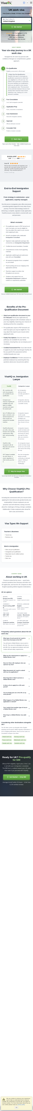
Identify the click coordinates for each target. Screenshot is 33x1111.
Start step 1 (18, 139)
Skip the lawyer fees (18, 471)
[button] (16, 81)
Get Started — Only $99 (17, 777)
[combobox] (16, 20)
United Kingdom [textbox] (9, 21)
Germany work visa (19, 736)
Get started (18, 27)
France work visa (6, 740)
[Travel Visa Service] (6, 2)
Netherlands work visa (20, 740)
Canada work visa (7, 743)
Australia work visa (19, 743)
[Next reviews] (30, 166)
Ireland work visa (6, 736)
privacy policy (21, 1104)
